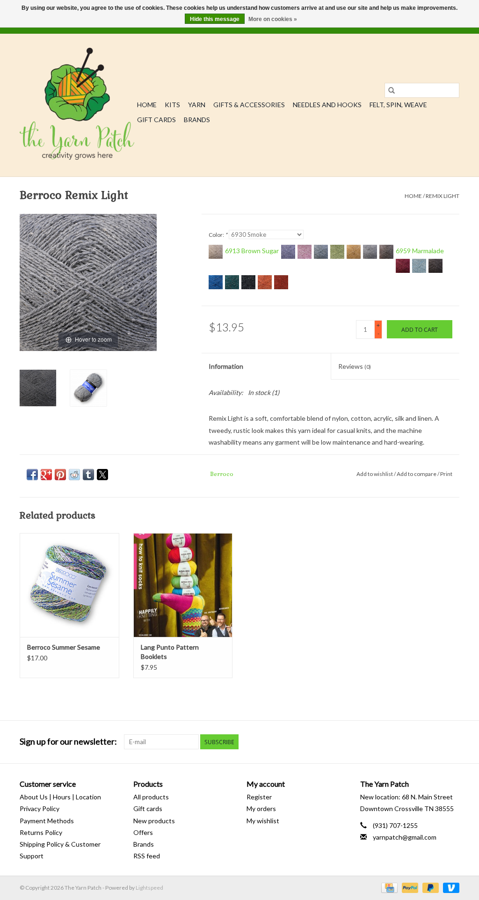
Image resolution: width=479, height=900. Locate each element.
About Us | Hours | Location (60, 797)
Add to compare (417, 473)
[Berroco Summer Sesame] (69, 585)
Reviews (354, 366)
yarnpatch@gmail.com (404, 837)
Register (259, 797)
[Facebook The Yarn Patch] (435, 741)
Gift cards (156, 120)
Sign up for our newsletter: (68, 741)
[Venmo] (449, 887)
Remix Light (442, 195)
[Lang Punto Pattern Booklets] (183, 585)
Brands (197, 120)
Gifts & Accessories (249, 105)
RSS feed (146, 856)
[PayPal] (409, 887)
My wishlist (263, 821)
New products (154, 821)
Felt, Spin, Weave (398, 105)
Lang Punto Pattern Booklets (170, 651)
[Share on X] (102, 474)
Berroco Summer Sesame (63, 647)
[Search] (392, 90)
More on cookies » (272, 19)
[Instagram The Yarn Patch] (451, 741)
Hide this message (215, 19)
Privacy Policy (39, 808)
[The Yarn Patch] (77, 105)
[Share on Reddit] (74, 474)
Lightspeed (149, 887)
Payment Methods (47, 821)
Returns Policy (41, 832)
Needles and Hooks (327, 105)
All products (151, 797)
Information (226, 366)
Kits (172, 105)
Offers (143, 832)
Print (446, 473)
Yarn (196, 105)
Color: (218, 234)
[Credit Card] (388, 887)
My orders (261, 808)
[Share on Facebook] (32, 474)
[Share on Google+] (46, 474)
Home (147, 105)
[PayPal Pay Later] (429, 887)
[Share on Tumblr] (88, 474)
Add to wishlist (375, 473)
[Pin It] (60, 474)
